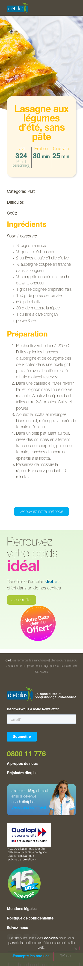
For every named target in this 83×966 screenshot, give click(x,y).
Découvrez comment (29, 808)
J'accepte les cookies (31, 956)
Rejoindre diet (22, 773)
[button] (18, 500)
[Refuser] (76, 948)
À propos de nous (22, 764)
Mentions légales (22, 909)
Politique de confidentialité (30, 919)
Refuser (65, 956)
